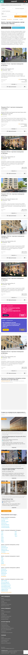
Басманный (3, 569)
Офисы (2, 598)
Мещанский (3, 572)
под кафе (3, 520)
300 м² (2, 540)
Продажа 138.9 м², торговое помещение (12, 236)
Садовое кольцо (4, 589)
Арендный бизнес (4, 619)
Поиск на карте (4, 641)
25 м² (2, 536)
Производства (4, 602)
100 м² (16, 536)
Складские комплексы (5, 626)
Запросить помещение (6, 643)
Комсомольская (4, 547)
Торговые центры (4, 625)
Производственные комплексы (7, 628)
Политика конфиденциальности (7, 648)
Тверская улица (4, 590)
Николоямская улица (5, 586)
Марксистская (4, 549)
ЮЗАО (2, 563)
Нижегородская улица (6, 585)
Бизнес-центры (4, 623)
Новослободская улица (6, 587)
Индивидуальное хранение (6, 632)
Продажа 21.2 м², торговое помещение (12, 278)
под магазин (4, 523)
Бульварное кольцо (5, 583)
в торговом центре (5, 526)
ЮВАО (2, 562)
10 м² (2, 531)
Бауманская (3, 546)
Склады (2, 601)
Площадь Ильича (5, 550)
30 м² (16, 531)
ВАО (2, 557)
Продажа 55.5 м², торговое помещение (12, 351)
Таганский (3, 575)
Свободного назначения (6, 604)
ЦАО (2, 560)
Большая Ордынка (5, 582)
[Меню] (2, 1)
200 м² (2, 539)
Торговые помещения (5, 599)
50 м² (16, 533)
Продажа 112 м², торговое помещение (12, 64)
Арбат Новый (4, 580)
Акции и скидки (6, 511)
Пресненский (4, 573)
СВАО (2, 559)
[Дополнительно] (25, 1)
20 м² (2, 534)
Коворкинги (3, 631)
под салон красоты (5, 524)
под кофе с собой (4, 521)
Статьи (2, 637)
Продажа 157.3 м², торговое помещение (12, 194)
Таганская (3, 552)
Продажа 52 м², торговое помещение (12, 107)
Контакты (3, 647)
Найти (20, 16)
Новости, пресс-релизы (6, 638)
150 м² (2, 537)
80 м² (16, 534)
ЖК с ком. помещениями (6, 629)
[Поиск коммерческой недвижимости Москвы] (16, 1)
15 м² (2, 533)
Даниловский (4, 570)
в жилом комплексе (5, 527)
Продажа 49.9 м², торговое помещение (12, 151)
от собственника (4, 518)
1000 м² (2, 541)
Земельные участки (5, 605)
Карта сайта (13, 653)
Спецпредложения (5, 640)
